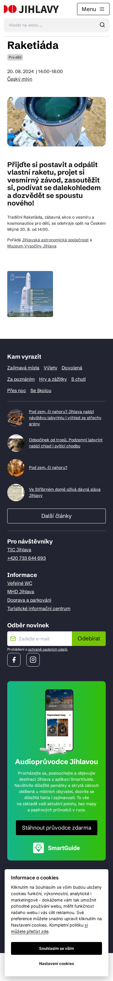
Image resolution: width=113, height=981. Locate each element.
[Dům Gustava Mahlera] (31, 9)
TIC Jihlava (19, 550)
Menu (89, 9)
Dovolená (72, 368)
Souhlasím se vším (56, 948)
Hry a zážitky (53, 379)
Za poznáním (21, 379)
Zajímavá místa (23, 368)
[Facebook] (14, 660)
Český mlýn (19, 79)
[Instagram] (33, 660)
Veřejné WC (19, 583)
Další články (56, 515)
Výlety (50, 368)
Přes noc (16, 390)
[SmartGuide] (56, 847)
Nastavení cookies (56, 963)
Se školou (40, 390)
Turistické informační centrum (38, 608)
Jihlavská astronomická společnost (55, 239)
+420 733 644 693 (26, 558)
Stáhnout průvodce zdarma (56, 827)
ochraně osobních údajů (47, 649)
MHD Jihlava (20, 591)
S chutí (78, 379)
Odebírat (89, 638)
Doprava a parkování (29, 600)
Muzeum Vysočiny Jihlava (32, 246)
